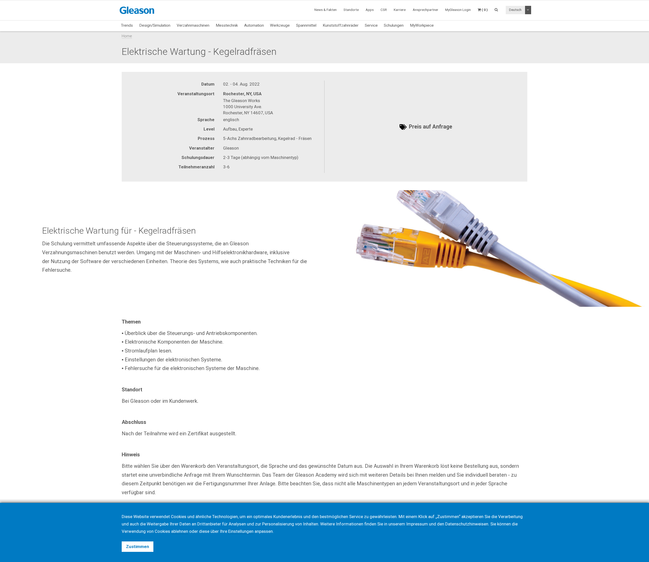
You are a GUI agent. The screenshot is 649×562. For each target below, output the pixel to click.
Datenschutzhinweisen (466, 523)
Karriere (400, 10)
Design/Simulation (154, 25)
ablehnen (179, 531)
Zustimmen (137, 546)
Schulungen (394, 25)
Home (127, 36)
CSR (384, 10)
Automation (254, 25)
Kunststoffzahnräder (340, 25)
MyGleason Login (458, 10)
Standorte (351, 10)
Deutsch (515, 10)
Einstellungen (241, 531)
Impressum (417, 523)
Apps (370, 10)
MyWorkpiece (422, 25)
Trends (127, 25)
